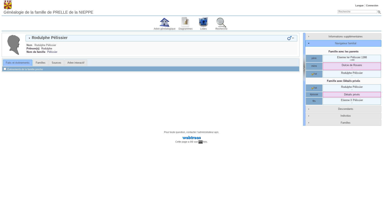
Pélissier (52, 51)
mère (314, 66)
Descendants (345, 108)
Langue (359, 5)
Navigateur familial (345, 43)
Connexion (372, 5)
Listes (203, 28)
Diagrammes (185, 28)
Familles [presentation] (40, 62)
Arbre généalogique (165, 28)
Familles (345, 122)
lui (315, 73)
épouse (314, 94)
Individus (346, 115)
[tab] (161, 38)
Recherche (221, 28)
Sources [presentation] (56, 62)
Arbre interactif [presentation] (75, 62)
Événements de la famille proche (25, 69)
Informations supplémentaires (346, 36)
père (314, 58)
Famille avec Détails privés (343, 80)
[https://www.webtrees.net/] (191, 138)
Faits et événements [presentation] (18, 62)
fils (314, 101)
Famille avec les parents (343, 51)
